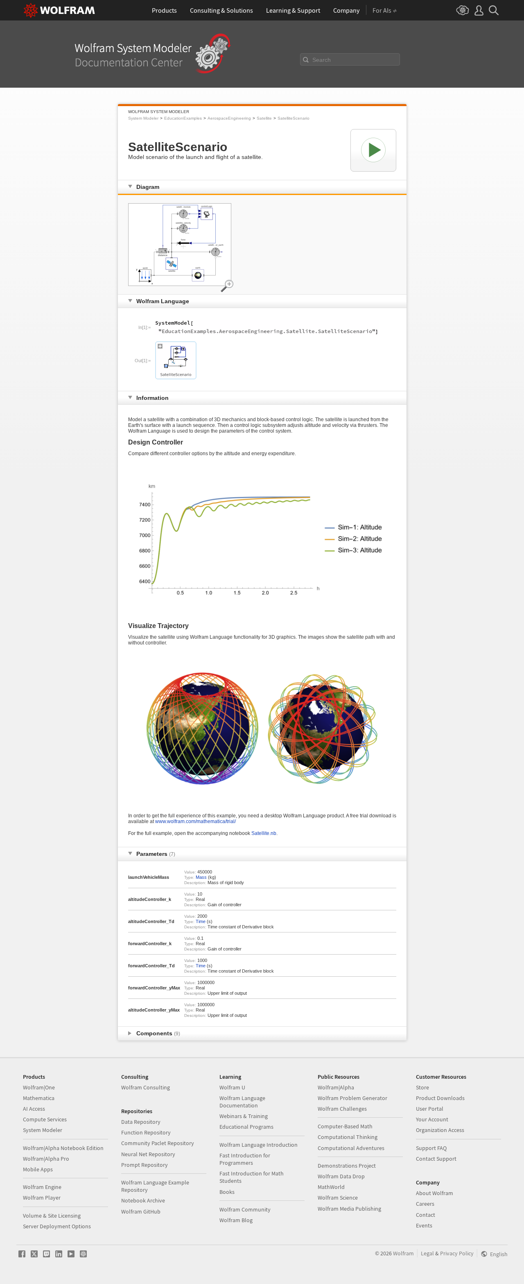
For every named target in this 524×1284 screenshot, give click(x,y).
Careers (425, 1203)
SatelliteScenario (293, 118)
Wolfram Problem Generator (352, 1098)
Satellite (264, 118)
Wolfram (403, 1253)
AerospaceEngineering (229, 118)
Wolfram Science (338, 1197)
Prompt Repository (144, 1164)
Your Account (432, 1119)
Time (201, 921)
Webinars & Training (243, 1116)
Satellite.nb (263, 833)
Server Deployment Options (57, 1226)
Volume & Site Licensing (52, 1215)
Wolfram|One (39, 1087)
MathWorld (331, 1187)
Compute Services (45, 1119)
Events (424, 1225)
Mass (201, 877)
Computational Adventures (351, 1148)
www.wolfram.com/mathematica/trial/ (195, 821)
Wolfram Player (42, 1197)
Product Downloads (440, 1098)
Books (227, 1192)
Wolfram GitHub (140, 1211)
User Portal (429, 1108)
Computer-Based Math (345, 1126)
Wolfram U (232, 1087)
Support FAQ (431, 1148)
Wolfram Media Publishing (349, 1208)
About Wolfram (434, 1193)
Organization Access (440, 1130)
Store (422, 1087)
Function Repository (146, 1132)
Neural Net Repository (148, 1154)
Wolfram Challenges (342, 1108)
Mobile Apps (38, 1169)
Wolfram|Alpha (336, 1087)
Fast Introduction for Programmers (244, 1159)
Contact (425, 1214)
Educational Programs (246, 1126)
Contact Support (436, 1158)
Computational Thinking (347, 1137)
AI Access (34, 1108)
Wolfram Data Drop (341, 1176)
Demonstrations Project (347, 1165)
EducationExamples (183, 118)
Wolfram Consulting (145, 1087)
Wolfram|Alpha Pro (46, 1158)
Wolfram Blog (236, 1220)
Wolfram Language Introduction (258, 1144)
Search (321, 60)
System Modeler (143, 118)
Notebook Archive (143, 1200)
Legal (427, 1253)
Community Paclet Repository (157, 1143)
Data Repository (140, 1121)
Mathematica (38, 1098)
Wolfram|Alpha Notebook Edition (63, 1148)
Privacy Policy (457, 1253)
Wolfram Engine (42, 1187)
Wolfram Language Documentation (242, 1101)
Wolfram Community (245, 1209)
